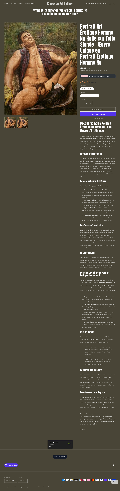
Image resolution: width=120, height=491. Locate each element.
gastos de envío (86, 70)
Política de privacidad (35, 486)
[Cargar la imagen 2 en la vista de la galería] (22, 122)
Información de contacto (56, 486)
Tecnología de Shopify (23, 487)
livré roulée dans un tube (89, 96)
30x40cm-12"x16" (87, 89)
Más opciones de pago (98, 118)
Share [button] (83, 429)
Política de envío (45, 486)
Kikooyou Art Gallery (12, 487)
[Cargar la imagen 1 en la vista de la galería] (10, 122)
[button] (106, 3)
